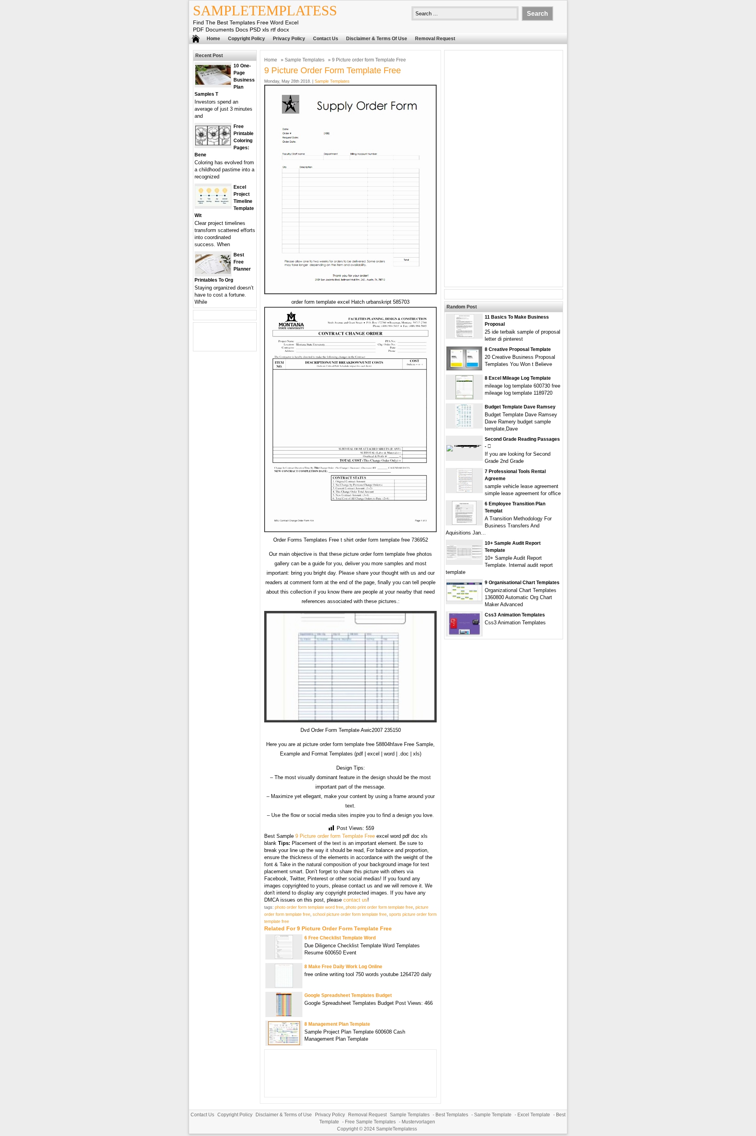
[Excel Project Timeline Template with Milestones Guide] (213, 204)
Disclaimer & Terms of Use (376, 38)
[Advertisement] (504, 168)
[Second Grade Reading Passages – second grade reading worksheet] (464, 445)
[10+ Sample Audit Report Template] (464, 558)
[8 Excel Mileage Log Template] (464, 397)
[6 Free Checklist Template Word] (284, 957)
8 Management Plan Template (337, 1024)
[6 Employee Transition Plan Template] (464, 523)
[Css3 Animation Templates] (464, 634)
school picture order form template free (350, 914)
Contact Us (325, 38)
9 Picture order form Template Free (335, 836)
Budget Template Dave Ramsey (520, 407)
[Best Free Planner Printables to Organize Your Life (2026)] (213, 272)
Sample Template (492, 1114)
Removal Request (435, 38)
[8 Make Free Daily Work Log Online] (284, 986)
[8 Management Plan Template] (284, 1043)
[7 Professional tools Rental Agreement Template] (464, 491)
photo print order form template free (379, 907)
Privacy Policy (289, 38)
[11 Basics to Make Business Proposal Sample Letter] (464, 336)
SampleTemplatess (265, 11)
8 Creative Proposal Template (518, 349)
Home (213, 38)
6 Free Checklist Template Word (340, 938)
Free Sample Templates (370, 1122)
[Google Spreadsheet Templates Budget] (284, 1014)
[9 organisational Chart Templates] (464, 599)
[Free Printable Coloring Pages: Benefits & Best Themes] (213, 144)
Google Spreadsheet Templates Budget (348, 995)
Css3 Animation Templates (515, 615)
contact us (355, 900)
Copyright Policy (246, 38)
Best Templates (451, 1114)
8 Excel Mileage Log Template (518, 378)
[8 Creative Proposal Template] (464, 368)
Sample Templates (304, 60)
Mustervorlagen (418, 1122)
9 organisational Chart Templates (522, 582)
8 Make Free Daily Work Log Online (343, 966)
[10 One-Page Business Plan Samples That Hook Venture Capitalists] (213, 83)
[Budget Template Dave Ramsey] (464, 426)
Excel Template (533, 1114)
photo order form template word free (309, 907)
